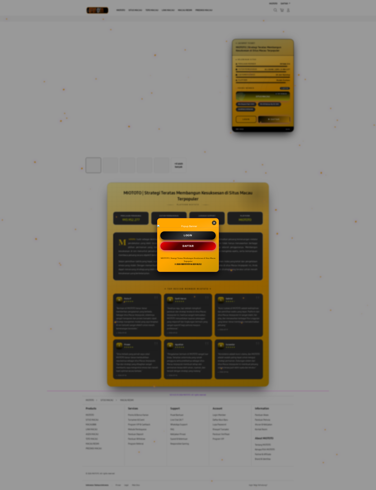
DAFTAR (187, 246)
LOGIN (188, 235)
